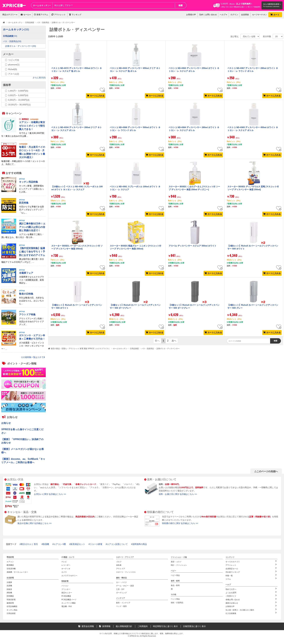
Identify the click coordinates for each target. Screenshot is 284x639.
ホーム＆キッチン (120, 349)
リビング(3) (13, 60)
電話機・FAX (66, 606)
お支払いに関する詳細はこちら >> (50, 494)
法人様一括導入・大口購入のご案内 (240, 610)
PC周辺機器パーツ (68, 600)
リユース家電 (96, 544)
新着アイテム (42, 14)
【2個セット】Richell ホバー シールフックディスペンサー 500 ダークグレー (135, 306)
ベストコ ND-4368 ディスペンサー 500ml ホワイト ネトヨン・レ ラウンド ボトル (135, 128)
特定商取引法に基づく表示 (165, 626)
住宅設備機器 (12, 606)
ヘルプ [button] (223, 14)
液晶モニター (66, 593)
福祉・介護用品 (177, 603)
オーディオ (65, 569)
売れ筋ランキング (233, 572)
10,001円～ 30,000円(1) (19, 104)
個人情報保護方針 (124, 626)
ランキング (76, 14)
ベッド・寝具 (121, 606)
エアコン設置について (117, 544)
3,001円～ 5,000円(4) (18, 95)
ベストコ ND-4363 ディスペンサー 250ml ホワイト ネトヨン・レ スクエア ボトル (194, 69)
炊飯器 (9, 589)
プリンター (65, 589)
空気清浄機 (11, 569)
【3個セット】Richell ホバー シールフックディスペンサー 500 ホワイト (76, 306)
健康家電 (10, 603)
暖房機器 (10, 565)
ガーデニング (121, 593)
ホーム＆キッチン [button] (41, 5)
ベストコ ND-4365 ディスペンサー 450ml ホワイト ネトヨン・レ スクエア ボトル (252, 128)
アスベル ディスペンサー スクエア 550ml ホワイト (192, 246)
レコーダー (65, 565)
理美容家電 (11, 600)
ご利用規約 (142, 626)
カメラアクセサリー (69, 575)
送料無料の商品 (139, 544)
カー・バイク (121, 582)
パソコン (64, 586)
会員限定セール (232, 569)
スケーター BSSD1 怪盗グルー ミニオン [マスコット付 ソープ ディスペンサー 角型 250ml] (135, 247)
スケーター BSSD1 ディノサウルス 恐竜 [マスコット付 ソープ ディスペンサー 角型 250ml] (253, 188)
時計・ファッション (179, 565)
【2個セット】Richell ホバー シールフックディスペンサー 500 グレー (252, 306)
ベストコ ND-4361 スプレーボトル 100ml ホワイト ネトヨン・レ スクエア (135, 188)
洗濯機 (9, 586)
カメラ (64, 572)
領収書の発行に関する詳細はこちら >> (180, 523)
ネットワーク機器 (68, 603)
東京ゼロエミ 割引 (29, 544)
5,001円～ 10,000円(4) (18, 100)
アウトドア (120, 569)
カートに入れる (97, 95)
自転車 (118, 565)
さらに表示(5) (39, 77)
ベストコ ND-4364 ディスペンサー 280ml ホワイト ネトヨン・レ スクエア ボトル (194, 128)
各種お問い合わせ (233, 600)
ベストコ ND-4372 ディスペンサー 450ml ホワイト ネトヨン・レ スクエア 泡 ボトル (76, 69)
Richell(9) (12, 69)
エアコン (10, 562)
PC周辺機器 (66, 596)
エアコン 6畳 (60, 544)
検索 (181, 5)
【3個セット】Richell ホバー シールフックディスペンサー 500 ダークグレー (194, 306)
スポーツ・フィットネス (126, 572)
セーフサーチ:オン (259, 15)
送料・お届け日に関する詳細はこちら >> (178, 494)
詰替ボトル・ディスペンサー (168, 349)
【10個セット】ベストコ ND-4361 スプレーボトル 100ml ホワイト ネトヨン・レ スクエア (77, 188)
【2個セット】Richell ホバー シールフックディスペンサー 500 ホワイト (252, 247)
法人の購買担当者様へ (272, 4)
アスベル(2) (13, 74)
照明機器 (10, 596)
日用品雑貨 (134, 349)
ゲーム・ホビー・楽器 (125, 586)
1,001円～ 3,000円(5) (18, 91)
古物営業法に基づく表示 (194, 626)
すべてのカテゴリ (233, 562)
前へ (157, 340)
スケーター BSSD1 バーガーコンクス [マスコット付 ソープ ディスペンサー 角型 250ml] (77, 247)
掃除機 (9, 593)
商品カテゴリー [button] (9, 14)
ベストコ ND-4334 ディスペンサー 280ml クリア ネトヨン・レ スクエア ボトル (76, 128)
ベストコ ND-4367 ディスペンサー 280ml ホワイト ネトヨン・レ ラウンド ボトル (252, 69)
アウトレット (60, 14)
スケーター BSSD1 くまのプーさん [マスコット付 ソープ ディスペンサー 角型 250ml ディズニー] (194, 188)
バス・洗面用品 (147, 349)
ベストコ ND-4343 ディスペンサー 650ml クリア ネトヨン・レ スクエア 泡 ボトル (135, 69)
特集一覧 (229, 575)
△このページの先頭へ (266, 471)
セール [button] (26, 14)
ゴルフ (118, 562)
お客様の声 (191, 14)
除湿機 (46, 544)
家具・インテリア (123, 603)
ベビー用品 (175, 575)
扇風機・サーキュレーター (17, 572)
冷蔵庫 (9, 582)
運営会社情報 (87, 626)
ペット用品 (175, 599)
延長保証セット (78, 544)
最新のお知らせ (232, 603)
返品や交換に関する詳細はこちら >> (34, 523)
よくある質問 (231, 593)
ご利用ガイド (231, 596)
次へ (174, 340)
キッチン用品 (12, 610)
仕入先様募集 (231, 613)
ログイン (234, 14)
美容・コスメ (176, 562)
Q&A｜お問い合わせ (208, 14)
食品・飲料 (175, 585)
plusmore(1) (14, 64)
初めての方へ (231, 589)
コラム (228, 579)
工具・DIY (120, 589)
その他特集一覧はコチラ (32, 357)
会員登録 (245, 14)
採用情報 (106, 626)
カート (276, 14)
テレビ (64, 562)
